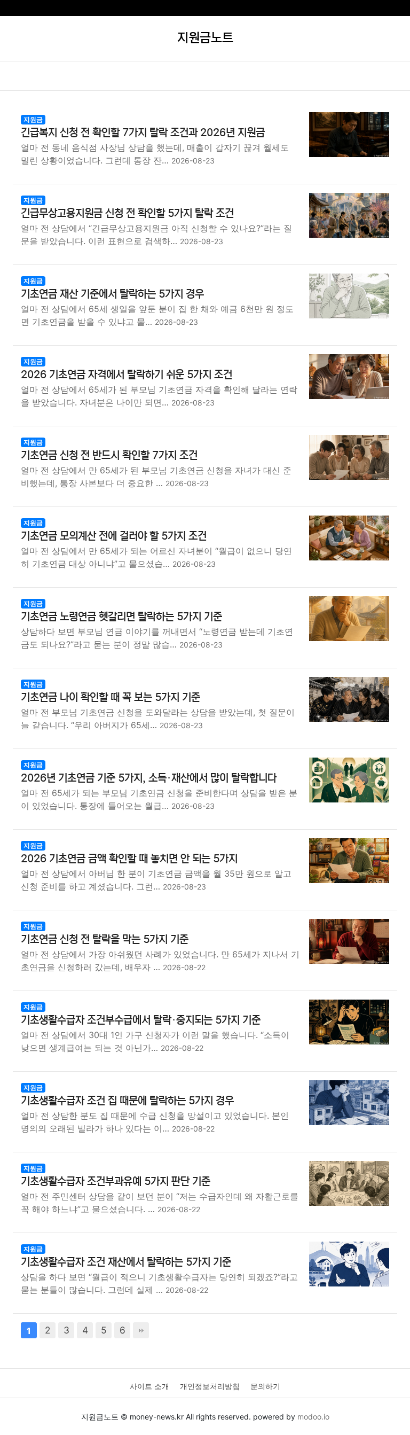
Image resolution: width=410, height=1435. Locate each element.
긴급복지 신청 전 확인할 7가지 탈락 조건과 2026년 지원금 (143, 133)
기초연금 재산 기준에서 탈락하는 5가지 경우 (112, 294)
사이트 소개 (149, 1386)
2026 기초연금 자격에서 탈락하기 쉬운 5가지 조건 (126, 375)
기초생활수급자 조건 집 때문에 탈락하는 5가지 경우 (127, 1101)
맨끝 (141, 1330)
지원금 (33, 119)
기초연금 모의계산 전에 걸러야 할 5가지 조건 (114, 536)
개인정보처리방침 (210, 1386)
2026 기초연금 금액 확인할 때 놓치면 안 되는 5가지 (129, 859)
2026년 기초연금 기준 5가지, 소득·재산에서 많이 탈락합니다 (149, 778)
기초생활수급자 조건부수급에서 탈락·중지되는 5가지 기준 (141, 1020)
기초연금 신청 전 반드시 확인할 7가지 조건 (109, 455)
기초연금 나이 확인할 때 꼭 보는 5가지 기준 (110, 697)
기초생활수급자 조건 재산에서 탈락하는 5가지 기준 (126, 1262)
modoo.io (313, 1416)
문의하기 (265, 1386)
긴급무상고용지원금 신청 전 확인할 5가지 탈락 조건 (127, 213)
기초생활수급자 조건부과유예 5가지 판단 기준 (115, 1181)
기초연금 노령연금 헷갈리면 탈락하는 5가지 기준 (121, 617)
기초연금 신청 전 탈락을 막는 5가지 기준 (104, 939)
